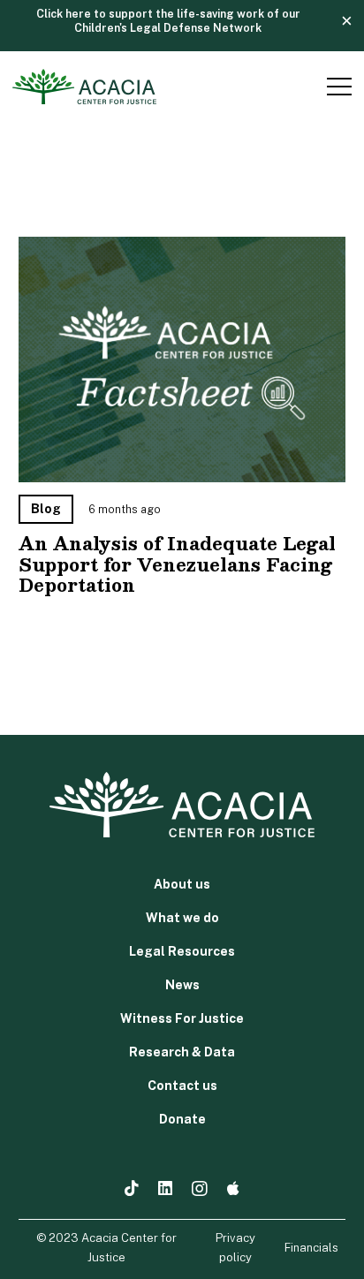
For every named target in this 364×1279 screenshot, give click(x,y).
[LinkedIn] (165, 1188)
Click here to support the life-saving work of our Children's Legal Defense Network (168, 20)
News (182, 985)
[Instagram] (200, 1189)
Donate (182, 1119)
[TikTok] (132, 1188)
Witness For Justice (182, 1018)
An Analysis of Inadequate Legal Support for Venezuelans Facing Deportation (177, 563)
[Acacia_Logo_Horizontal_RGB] (84, 86)
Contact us (182, 1085)
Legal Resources (182, 951)
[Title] (233, 1188)
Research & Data (182, 1052)
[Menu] (336, 86)
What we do (182, 918)
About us (182, 884)
